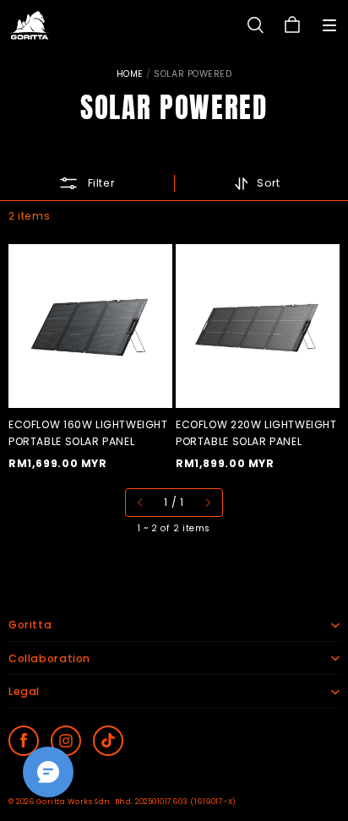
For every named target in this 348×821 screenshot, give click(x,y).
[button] (329, 25)
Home (130, 74)
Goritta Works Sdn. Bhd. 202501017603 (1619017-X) (136, 802)
